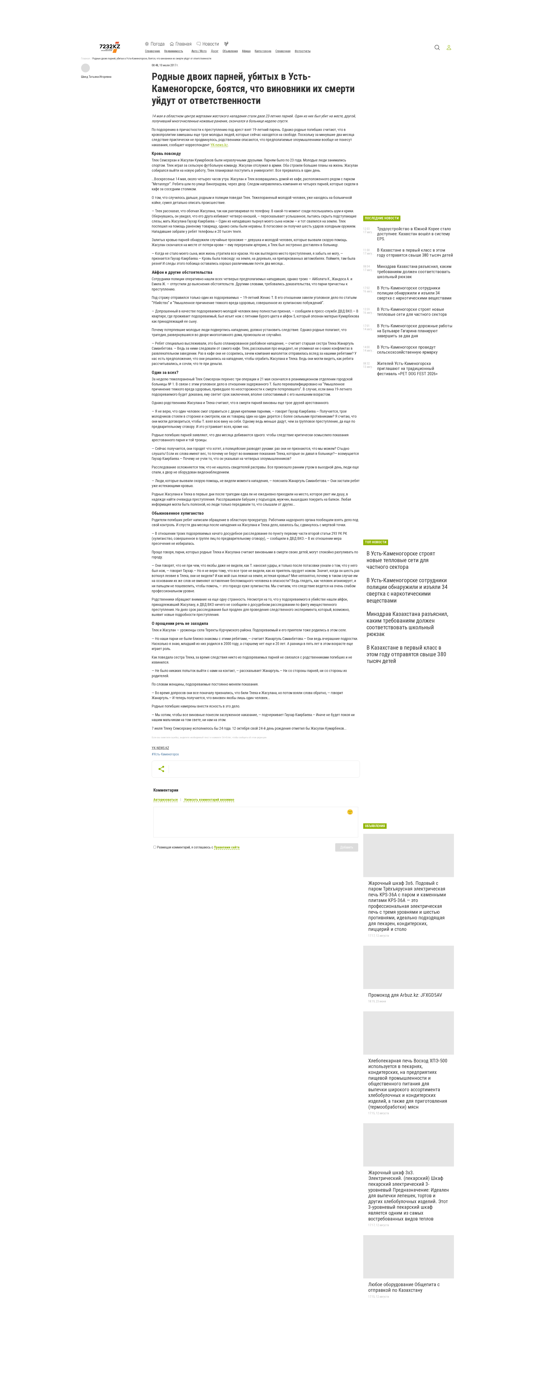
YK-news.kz (219, 145)
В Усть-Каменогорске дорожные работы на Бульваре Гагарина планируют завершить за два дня (414, 330)
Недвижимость (173, 51)
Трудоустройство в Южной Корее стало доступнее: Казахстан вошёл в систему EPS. (414, 233)
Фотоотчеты (303, 51)
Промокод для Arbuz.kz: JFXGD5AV (405, 995)
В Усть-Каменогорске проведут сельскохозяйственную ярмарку (407, 350)
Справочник (152, 51)
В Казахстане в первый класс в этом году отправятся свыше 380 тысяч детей (415, 253)
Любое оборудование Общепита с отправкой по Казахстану (404, 1287)
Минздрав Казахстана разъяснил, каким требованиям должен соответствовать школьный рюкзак (414, 271)
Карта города (263, 51)
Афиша (246, 51)
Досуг (214, 51)
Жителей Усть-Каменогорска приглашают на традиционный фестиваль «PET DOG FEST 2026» (407, 368)
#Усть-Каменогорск (165, 754)
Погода (158, 44)
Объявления (230, 51)
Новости (211, 44)
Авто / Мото (199, 51)
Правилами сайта (226, 847)
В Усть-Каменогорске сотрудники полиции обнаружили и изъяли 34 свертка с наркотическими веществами (414, 293)
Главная (184, 44)
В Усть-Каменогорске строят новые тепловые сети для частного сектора (412, 312)
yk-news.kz (160, 748)
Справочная (282, 51)
